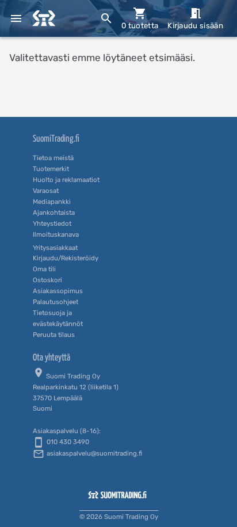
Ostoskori (47, 280)
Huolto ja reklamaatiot (66, 180)
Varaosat (46, 191)
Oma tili (44, 269)
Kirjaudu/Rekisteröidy (65, 258)
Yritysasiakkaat (55, 248)
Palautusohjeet (55, 302)
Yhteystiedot (52, 223)
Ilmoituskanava (56, 234)
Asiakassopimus (58, 291)
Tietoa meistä (53, 158)
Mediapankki (52, 202)
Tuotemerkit (51, 169)
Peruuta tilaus (54, 335)
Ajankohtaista (54, 212)
